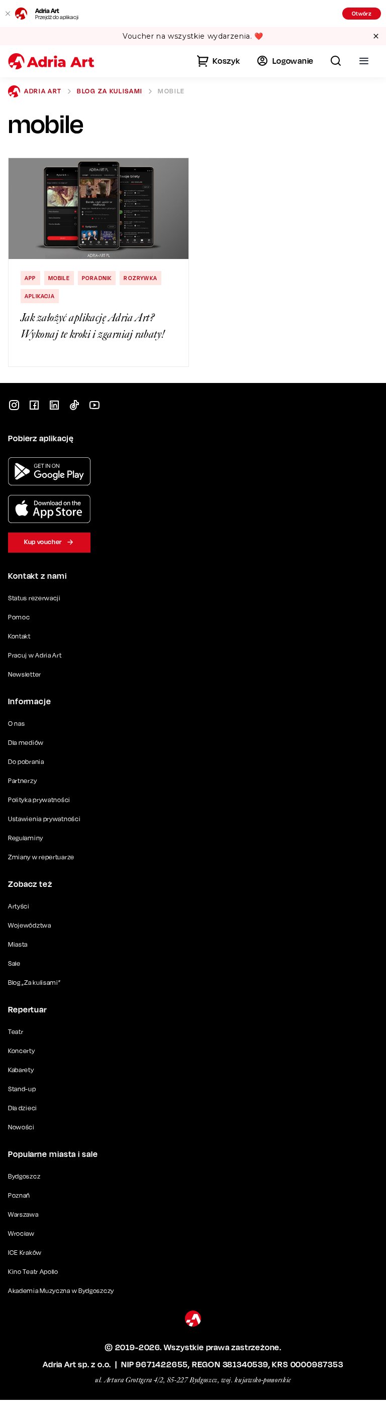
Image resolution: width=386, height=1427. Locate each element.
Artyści (19, 906)
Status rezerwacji (34, 598)
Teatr (16, 1031)
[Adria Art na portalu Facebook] (34, 405)
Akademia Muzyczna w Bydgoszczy (61, 1290)
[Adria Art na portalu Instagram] (14, 405)
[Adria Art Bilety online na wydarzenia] (51, 61)
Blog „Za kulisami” (34, 982)
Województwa (29, 925)
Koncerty (21, 1051)
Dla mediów (26, 742)
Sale (14, 963)
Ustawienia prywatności (44, 819)
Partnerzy (22, 781)
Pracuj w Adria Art (35, 655)
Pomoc (19, 617)
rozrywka (140, 278)
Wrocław (21, 1233)
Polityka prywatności (39, 800)
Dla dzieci (22, 1108)
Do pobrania (26, 761)
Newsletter (24, 674)
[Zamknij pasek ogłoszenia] (376, 36)
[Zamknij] (8, 14)
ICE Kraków (25, 1252)
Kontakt (19, 636)
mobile (59, 278)
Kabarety (21, 1070)
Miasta (18, 944)
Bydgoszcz (24, 1176)
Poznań (19, 1195)
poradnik (97, 278)
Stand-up (22, 1089)
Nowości (21, 1127)
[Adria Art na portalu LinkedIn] (54, 405)
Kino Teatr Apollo (33, 1271)
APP (30, 278)
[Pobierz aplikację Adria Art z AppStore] (49, 509)
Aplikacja (40, 296)
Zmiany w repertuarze (41, 857)
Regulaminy (25, 838)
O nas (16, 723)
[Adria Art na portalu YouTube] (94, 405)
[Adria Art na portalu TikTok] (74, 405)
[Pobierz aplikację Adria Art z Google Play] (49, 471)
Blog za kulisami (110, 91)
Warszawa (23, 1214)
